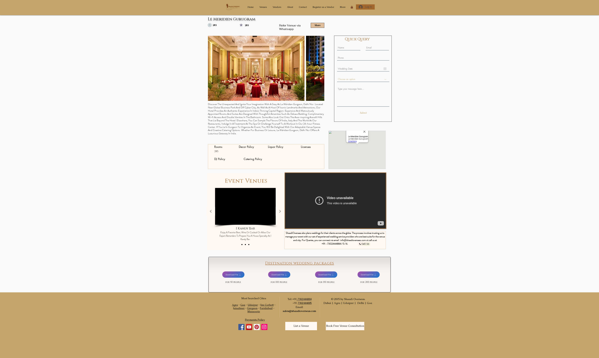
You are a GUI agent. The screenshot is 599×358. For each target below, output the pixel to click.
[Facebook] (241, 327)
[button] (352, 7)
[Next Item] (319, 68)
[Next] (280, 211)
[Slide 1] (241, 244)
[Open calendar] (385, 69)
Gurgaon (252, 308)
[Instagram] (264, 327)
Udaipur (253, 305)
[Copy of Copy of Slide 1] (248, 244)
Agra (235, 305)
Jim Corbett (267, 305)
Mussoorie (254, 311)
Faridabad (266, 308)
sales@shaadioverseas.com (299, 311)
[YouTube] (249, 327)
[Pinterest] (257, 327)
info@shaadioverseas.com (353, 240)
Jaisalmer (239, 308)
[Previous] (210, 211)
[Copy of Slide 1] (245, 244)
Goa (242, 305)
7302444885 (305, 303)
